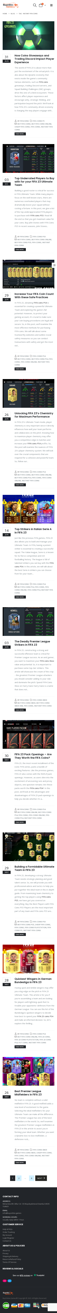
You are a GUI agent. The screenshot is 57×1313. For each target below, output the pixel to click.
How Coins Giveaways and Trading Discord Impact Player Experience (34, 59)
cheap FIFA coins (22, 127)
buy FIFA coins (24, 124)
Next (40, 1178)
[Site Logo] (11, 5)
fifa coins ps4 (34, 590)
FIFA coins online (29, 362)
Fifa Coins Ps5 (39, 236)
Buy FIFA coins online (41, 124)
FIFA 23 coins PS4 (45, 1016)
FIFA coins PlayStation (36, 927)
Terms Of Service (9, 1262)
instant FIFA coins (30, 480)
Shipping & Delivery (10, 1256)
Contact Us (7, 1241)
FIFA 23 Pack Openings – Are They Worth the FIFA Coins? (33, 756)
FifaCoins (24, 121)
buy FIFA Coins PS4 (40, 359)
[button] (35, 5)
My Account (7, 1235)
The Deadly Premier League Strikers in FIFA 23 (32, 643)
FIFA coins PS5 (37, 215)
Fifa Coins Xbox (40, 700)
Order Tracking (9, 1232)
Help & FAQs (7, 1229)
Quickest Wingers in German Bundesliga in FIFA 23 (33, 980)
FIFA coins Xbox (47, 661)
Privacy (5, 1253)
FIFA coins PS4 (40, 302)
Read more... (20, 134)
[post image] (28, 35)
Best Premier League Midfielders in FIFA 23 (28, 1092)
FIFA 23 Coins (44, 1037)
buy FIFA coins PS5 (23, 242)
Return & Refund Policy (12, 1259)
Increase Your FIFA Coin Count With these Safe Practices (34, 295)
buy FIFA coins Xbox (26, 703)
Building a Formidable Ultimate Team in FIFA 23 (34, 868)
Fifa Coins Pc (39, 121)
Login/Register (8, 1238)
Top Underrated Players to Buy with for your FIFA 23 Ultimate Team (34, 182)
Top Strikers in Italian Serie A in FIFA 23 (33, 530)
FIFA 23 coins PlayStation (27, 1039)
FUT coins (23, 1042)
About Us (6, 1250)
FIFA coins (43, 82)
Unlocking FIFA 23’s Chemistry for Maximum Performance (34, 415)
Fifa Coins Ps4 (39, 356)
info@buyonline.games (12, 1213)
